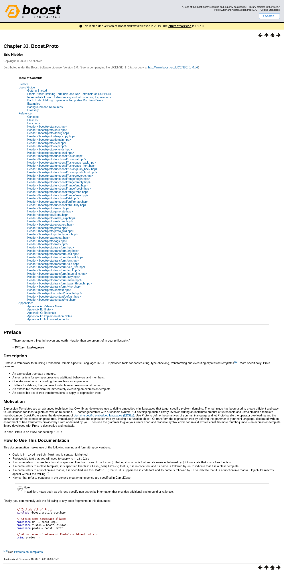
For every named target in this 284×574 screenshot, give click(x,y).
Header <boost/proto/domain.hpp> (49, 139)
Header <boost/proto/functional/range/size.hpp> (57, 195)
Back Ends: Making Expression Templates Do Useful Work (65, 100)
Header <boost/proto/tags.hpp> (47, 241)
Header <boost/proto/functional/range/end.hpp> (57, 185)
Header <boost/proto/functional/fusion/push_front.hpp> (62, 172)
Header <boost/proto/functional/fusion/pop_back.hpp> (61, 162)
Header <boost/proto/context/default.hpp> (54, 296)
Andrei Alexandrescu (243, 9)
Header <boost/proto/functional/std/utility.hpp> (57, 205)
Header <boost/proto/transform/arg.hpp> (53, 250)
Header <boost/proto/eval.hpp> (47, 143)
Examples (33, 103)
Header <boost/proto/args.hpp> (47, 126)
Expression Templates (28, 552)
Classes (32, 120)
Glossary (33, 110)
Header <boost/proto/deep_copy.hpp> (51, 136)
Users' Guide (26, 87)
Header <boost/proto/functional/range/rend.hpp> (58, 192)
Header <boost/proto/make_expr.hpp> (51, 218)
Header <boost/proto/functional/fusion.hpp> (55, 156)
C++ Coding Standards (267, 9)
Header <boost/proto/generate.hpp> (50, 211)
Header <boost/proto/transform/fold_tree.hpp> (56, 267)
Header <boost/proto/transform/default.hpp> (55, 257)
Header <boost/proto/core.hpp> (47, 130)
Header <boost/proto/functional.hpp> (50, 152)
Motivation (14, 401)
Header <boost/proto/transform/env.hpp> (53, 260)
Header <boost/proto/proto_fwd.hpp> (50, 231)
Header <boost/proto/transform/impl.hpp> (53, 270)
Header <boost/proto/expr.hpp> (47, 146)
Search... (271, 16)
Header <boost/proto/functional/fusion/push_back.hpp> (62, 169)
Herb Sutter (220, 9)
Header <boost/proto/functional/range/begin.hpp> (58, 178)
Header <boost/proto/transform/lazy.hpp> (53, 276)
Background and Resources (45, 107)
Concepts (33, 116)
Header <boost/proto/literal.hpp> (48, 214)
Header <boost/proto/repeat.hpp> (48, 237)
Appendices (26, 303)
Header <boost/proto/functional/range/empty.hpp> (59, 182)
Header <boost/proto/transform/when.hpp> (54, 286)
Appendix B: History (40, 309)
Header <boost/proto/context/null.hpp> (52, 299)
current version (179, 26)
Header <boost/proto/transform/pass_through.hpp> (59, 283)
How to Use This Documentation (36, 440)
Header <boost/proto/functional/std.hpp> (53, 198)
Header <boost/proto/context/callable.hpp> (54, 293)
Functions (33, 123)
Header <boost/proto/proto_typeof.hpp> (52, 234)
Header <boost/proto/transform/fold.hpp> (53, 264)
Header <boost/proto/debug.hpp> (48, 133)
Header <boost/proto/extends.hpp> (49, 149)
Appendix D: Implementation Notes (49, 316)
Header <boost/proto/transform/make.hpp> (54, 280)
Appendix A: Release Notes (45, 306)
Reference (25, 113)
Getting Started (37, 90)
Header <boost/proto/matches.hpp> (50, 221)
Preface (23, 84)
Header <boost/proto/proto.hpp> (47, 228)
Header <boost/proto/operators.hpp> (50, 224)
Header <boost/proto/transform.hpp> (50, 247)
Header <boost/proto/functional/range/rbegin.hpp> (59, 188)
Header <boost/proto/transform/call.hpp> (53, 254)
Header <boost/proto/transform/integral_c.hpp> (57, 273)
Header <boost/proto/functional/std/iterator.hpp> (58, 201)
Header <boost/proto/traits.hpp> (47, 244)
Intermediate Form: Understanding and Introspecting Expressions (69, 97)
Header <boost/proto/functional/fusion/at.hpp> (56, 159)
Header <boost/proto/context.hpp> (49, 290)
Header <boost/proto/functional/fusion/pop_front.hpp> (61, 165)
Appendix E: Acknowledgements (48, 319)
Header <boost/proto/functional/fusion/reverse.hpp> (60, 175)
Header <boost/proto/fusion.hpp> (48, 208)
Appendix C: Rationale (41, 312)
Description (15, 356)
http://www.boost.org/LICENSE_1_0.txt (173, 67)
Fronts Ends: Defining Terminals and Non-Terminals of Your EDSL (69, 94)
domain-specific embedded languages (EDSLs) (104, 415)
